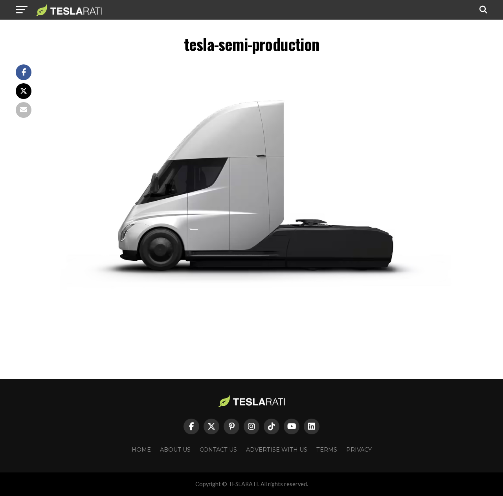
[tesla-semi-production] (267, 326)
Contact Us (218, 449)
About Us (175, 449)
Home (141, 449)
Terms (326, 449)
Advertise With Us (276, 449)
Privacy (359, 449)
